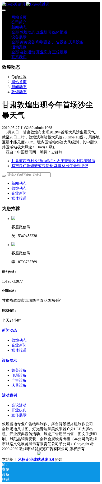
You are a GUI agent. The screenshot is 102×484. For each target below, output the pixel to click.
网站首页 (19, 17)
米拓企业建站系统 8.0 (36, 459)
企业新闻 (19, 193)
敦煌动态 (19, 92)
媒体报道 (19, 198)
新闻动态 (19, 87)
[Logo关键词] (51, 4)
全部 (15, 32)
